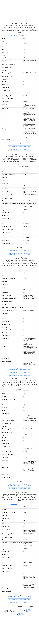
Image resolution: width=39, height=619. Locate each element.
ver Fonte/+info (14, 35)
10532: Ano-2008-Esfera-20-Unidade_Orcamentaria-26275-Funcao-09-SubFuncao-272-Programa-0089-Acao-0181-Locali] (19, 375)
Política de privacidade (20, 3)
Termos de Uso (28, 3)
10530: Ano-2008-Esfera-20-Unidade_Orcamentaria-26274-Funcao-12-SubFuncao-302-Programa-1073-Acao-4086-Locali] (19, 150)
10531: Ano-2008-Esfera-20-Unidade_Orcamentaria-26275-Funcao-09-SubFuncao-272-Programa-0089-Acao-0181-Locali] (19, 254)
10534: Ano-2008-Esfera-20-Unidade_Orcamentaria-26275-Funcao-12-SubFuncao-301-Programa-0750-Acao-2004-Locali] (19, 602)
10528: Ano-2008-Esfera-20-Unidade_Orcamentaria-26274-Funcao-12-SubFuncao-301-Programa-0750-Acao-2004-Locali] (19, 148)
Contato (26, 611)
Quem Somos (34, 3)
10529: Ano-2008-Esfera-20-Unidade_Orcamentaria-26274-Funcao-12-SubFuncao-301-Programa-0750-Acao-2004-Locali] (19, 149)
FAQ (19, 5)
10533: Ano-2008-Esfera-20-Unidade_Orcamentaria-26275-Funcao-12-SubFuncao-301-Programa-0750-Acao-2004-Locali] (19, 488)
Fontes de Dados (11, 3)
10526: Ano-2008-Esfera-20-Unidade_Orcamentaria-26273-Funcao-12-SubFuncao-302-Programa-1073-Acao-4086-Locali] (19, 145)
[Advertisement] (19, 15)
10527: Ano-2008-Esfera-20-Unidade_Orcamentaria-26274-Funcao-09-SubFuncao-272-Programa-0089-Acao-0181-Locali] (19, 146)
